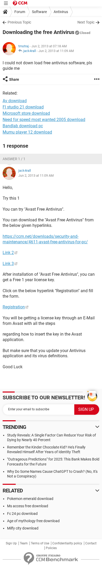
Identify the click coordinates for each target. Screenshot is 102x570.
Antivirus (61, 12)
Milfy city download (22, 528)
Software (39, 12)
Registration (14, 306)
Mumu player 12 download (27, 132)
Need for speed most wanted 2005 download (44, 119)
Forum (19, 12)
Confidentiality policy (67, 543)
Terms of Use (40, 543)
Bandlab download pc (23, 125)
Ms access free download (27, 506)
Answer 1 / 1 (14, 159)
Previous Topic (19, 22)
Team (24, 543)
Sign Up (11, 543)
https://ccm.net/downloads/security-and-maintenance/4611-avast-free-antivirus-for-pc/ (45, 239)
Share (14, 79)
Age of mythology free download (33, 521)
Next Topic (85, 22)
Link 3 (8, 263)
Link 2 (8, 252)
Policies (51, 548)
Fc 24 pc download (22, 513)
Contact (91, 543)
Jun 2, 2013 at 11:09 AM (56, 51)
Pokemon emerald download (30, 499)
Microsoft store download (26, 113)
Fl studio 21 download (23, 107)
